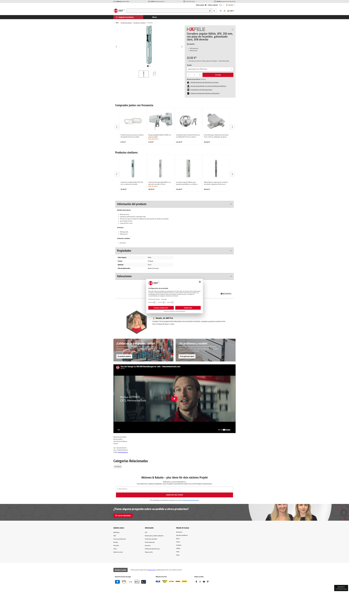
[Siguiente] (182, 47)
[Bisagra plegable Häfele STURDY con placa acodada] (160, 121)
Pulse (115, 549)
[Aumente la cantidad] (200, 75)
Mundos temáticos (182, 535)
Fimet (178, 542)
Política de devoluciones (152, 549)
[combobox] (167, 11)
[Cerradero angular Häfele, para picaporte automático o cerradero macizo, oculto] (188, 168)
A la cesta (218, 75)
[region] (149, 51)
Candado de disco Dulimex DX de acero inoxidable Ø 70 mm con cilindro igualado (188, 136)
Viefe (177, 552)
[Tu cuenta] (224, 11)
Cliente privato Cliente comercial (207, 5)
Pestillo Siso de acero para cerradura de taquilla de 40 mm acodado (132, 136)
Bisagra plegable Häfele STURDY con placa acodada (159, 136)
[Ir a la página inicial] (119, 11)
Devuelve (147, 546)
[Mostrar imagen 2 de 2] (150, 66)
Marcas (154, 17)
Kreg (177, 555)
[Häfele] (196, 29)
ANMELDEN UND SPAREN (174, 495)
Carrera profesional (119, 539)
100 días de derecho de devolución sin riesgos (204, 82)
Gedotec (178, 545)
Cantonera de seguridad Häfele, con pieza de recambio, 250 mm (159, 183)
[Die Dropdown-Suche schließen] (214, 11)
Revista (115, 542)
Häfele (178, 548)
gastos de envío (152, 570)
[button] (160, 139)
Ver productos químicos (124, 356)
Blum (177, 539)
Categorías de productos (126, 17)
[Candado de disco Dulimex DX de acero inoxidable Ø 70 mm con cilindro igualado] (188, 121)
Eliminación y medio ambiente (154, 536)
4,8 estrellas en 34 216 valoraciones (201, 90)
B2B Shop (116, 532)
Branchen (179, 532)
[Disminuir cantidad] (189, 75)
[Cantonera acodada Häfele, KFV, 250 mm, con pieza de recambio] (133, 168)
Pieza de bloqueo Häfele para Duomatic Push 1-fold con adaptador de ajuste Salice (216, 136)
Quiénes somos (118, 552)
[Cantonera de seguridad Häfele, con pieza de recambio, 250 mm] (160, 168)
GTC (146, 532)
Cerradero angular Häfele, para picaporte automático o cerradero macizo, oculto (186, 183)
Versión (189, 65)
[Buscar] (210, 11)
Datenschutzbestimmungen (191, 500)
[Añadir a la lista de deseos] (232, 30)
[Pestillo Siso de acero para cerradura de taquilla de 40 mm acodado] (133, 121)
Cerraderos (117, 467)
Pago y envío (149, 552)
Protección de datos (151, 539)
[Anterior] (116, 47)
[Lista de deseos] (221, 11)
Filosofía (116, 546)
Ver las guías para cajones (187, 356)
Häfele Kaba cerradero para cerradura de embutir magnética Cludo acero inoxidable (216, 183)
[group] (132, 126)
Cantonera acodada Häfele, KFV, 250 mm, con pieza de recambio (132, 183)
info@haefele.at (123, 452)
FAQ (114, 536)
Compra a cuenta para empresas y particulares (204, 93)
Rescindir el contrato (120, 570)
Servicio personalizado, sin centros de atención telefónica (208, 86)
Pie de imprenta (150, 542)
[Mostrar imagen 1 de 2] (148, 66)
